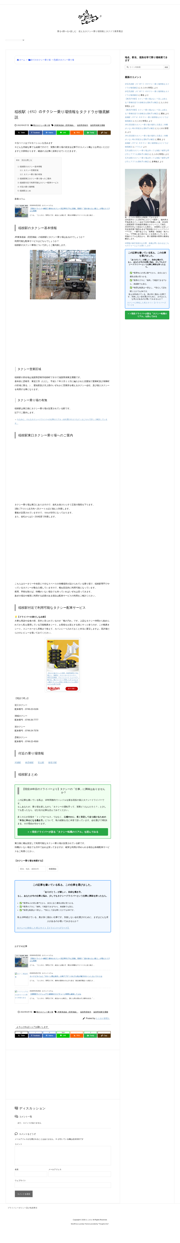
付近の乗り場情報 (26, 187)
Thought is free (103, 1224)
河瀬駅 (18, 762)
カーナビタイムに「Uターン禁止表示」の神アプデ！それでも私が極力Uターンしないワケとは (66, 976)
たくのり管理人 (103, 1018)
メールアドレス (54, 1169)
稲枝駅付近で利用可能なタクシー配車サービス (38, 183)
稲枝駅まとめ (24, 191)
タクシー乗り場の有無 (31, 174)
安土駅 (41, 762)
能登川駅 (52, 762)
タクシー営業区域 (29, 170)
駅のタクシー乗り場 (65, 60)
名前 (16, 1169)
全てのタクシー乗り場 (41, 60)
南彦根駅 (29, 762)
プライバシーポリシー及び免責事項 (22, 1208)
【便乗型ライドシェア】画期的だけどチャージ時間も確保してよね (55, 994)
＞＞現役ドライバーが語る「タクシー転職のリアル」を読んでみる (62, 832)
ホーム (22, 60)
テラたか (139, 147)
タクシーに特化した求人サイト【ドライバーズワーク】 (43, 928)
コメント (18, 1144)
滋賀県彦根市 (82, 125)
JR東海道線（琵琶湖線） (64, 125)
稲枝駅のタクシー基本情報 (30, 166)
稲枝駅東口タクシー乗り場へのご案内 (34, 178)
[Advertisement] (63, 86)
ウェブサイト (20, 1180)
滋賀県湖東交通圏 (97, 125)
